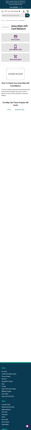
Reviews (4, 379)
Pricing (4, 386)
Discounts (5, 414)
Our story (4, 371)
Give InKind (5, 394)
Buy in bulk (5, 419)
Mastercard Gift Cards (8, 407)
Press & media (6, 376)
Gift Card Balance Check (12, 20)
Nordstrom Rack (19, 109)
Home (2, 20)
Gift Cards (4, 412)
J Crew (9, 109)
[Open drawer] (2, 11)
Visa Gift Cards (6, 404)
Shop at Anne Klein (15, 59)
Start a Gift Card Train (8, 396)
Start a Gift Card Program (9, 389)
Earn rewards (5, 422)
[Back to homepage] (13, 11)
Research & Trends (7, 381)
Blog (3, 384)
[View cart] (28, 11)
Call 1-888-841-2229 (15, 49)
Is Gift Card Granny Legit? (9, 374)
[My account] (24, 11)
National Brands (6, 409)
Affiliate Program (6, 391)
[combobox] (13, 15)
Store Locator (15, 39)
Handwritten (5, 424)
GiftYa (3, 417)
